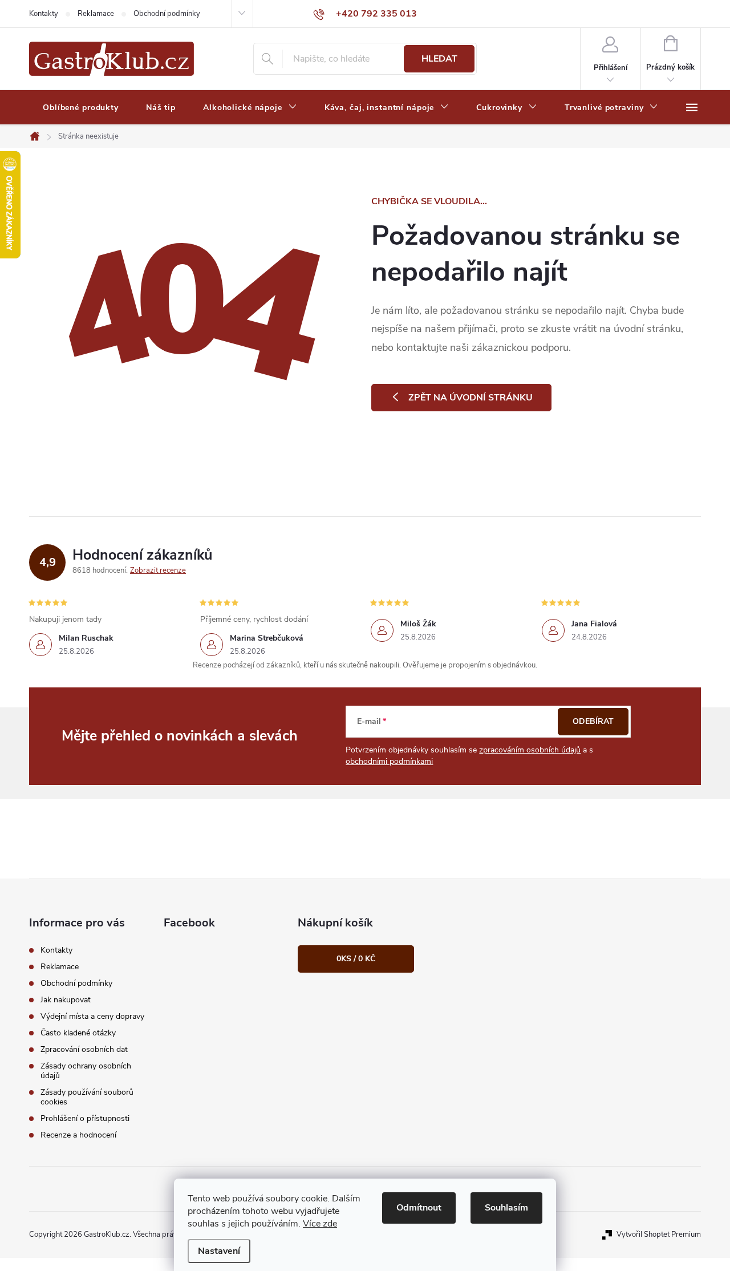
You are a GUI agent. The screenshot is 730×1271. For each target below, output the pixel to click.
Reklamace (96, 14)
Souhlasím (506, 1207)
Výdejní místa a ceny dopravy (92, 1016)
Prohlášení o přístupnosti (84, 1118)
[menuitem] (80, 108)
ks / (355, 958)
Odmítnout (418, 1207)
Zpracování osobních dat (84, 1049)
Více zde (320, 1223)
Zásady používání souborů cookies (86, 1097)
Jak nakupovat (65, 999)
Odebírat (593, 721)
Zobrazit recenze (158, 570)
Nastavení (219, 1251)
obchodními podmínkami (389, 761)
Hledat (439, 58)
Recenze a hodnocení (78, 1135)
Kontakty (43, 14)
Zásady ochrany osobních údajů (85, 1070)
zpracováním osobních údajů (530, 749)
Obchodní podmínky (166, 14)
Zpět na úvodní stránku (470, 397)
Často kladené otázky (78, 1032)
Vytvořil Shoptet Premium (659, 1234)
